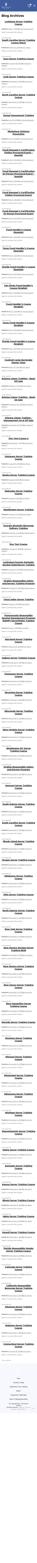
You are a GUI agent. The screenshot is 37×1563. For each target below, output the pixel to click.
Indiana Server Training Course (18, 658)
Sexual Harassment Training (18, 115)
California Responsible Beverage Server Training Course (18, 1288)
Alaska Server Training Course (18, 475)
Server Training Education (18, 1399)
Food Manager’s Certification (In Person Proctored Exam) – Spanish (18, 174)
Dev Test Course (18, 544)
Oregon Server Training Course (18, 860)
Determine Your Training (18, 1387)
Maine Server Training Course (19, 1150)
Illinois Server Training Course (18, 1200)
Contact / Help (18, 1383)
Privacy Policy (21, 1409)
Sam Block (26, 367)
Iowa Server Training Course (18, 59)
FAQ (18, 1378)
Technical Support (26, 29)
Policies (21, 1407)
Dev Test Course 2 (18, 438)
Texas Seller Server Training (18, 599)
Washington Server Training (18, 509)
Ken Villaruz (27, 48)
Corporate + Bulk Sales (18, 1395)
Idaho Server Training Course (18, 1216)
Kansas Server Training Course (18, 1184)
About (18, 1391)
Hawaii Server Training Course (18, 1232)
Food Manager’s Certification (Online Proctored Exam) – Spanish (18, 152)
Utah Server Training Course (18, 77)
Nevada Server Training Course (18, 1022)
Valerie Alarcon (29, 533)
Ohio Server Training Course (18, 894)
